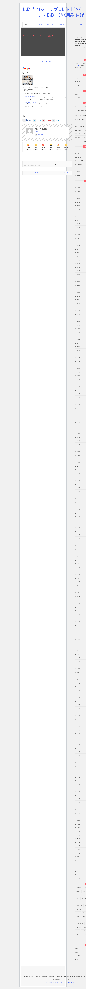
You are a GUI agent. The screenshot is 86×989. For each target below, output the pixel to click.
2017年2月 (77, 592)
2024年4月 (77, 281)
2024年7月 (77, 270)
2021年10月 (77, 390)
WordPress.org (78, 959)
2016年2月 (77, 636)
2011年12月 (77, 816)
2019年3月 (77, 502)
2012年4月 (77, 802)
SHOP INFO (62, 24)
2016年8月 (77, 614)
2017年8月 (77, 571)
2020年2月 (77, 462)
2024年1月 (77, 292)
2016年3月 (77, 632)
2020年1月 (77, 466)
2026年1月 (77, 209)
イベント (77, 164)
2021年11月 (77, 386)
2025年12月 (78, 213)
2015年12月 (77, 643)
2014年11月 (77, 690)
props (83, 920)
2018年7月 (77, 531)
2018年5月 (77, 538)
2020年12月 (78, 426)
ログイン (77, 948)
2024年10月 (78, 263)
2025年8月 (77, 227)
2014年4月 (77, 715)
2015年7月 (77, 661)
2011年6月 (77, 838)
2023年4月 (77, 325)
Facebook (41, 24)
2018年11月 (77, 516)
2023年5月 (77, 321)
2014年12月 (77, 686)
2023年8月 (77, 310)
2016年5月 (77, 625)
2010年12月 (77, 860)
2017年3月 (77, 589)
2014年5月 (77, 712)
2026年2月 (77, 205)
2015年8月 (77, 657)
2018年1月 (77, 552)
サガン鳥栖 (77, 97)
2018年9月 (77, 524)
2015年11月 (77, 647)
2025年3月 (77, 245)
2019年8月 (77, 484)
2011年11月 (77, 820)
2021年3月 (77, 415)
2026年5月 (77, 194)
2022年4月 (77, 368)
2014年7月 (77, 704)
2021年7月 (77, 401)
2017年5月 (77, 581)
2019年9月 (77, 480)
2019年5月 (77, 495)
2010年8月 (77, 874)
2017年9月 (77, 567)
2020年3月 (77, 458)
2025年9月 (77, 223)
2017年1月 (77, 596)
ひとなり (77, 94)
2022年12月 (78, 339)
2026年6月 (77, 191)
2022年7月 (77, 357)
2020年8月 (77, 440)
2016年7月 (77, 618)
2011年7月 (77, 835)
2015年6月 (77, 665)
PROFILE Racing (78, 81)
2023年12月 (78, 296)
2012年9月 (77, 784)
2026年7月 (77, 187)
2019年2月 (77, 505)
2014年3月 (77, 719)
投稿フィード (78, 952)
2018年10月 (77, 520)
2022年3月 (77, 372)
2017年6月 (77, 578)
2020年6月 (77, 448)
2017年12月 (77, 556)
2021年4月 (77, 411)
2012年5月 (77, 798)
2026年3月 (77, 202)
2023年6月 (77, 317)
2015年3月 (77, 675)
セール (76, 171)
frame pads (79, 905)
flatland (78, 902)
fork (84, 902)
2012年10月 (77, 780)
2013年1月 (77, 769)
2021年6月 (77, 404)
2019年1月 (77, 509)
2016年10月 (77, 607)
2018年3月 (77, 545)
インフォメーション (79, 168)
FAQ (48, 24)
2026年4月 (77, 198)
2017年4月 (77, 585)
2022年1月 (77, 379)
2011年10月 (77, 824)
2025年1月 (77, 252)
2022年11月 (77, 343)
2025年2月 (77, 249)
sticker (77, 934)
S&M (76, 153)
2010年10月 (77, 867)
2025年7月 (77, 231)
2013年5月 (77, 755)
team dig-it (77, 157)
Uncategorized (78, 160)
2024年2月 (77, 289)
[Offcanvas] (25, 24)
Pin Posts (54, 24)
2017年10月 (77, 563)
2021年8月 (77, 397)
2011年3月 (77, 849)
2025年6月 (77, 234)
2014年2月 (77, 722)
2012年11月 (77, 777)
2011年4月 (77, 845)
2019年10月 (77, 477)
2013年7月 (77, 748)
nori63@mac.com (41, 134)
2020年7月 (77, 444)
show (77, 930)
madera (78, 912)
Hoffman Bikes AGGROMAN (29, 96)
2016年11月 (77, 603)
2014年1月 (77, 726)
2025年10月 (78, 220)
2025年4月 (77, 241)
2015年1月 (77, 683)
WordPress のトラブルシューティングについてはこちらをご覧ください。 (60, 982)
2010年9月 (77, 871)
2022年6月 (77, 361)
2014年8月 (77, 701)
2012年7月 (77, 791)
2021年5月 (77, 408)
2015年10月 (77, 650)
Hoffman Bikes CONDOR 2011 (29, 102)
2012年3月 (77, 806)
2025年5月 (77, 238)
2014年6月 (77, 708)
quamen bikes (79, 923)
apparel (78, 891)
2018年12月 (77, 513)
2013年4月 (77, 759)
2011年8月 (77, 831)
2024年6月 (77, 274)
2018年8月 (77, 527)
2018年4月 (77, 542)
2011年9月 (77, 827)
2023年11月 (77, 299)
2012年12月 (77, 773)
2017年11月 (77, 560)
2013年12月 (77, 730)
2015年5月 (77, 668)
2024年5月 (77, 278)
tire (77, 938)
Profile (77, 920)
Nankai (77, 916)
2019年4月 (77, 498)
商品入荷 (77, 175)
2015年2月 (77, 679)
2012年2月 (77, 809)
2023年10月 (78, 303)
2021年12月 (77, 383)
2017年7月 (77, 574)
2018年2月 (77, 549)
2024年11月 (77, 260)
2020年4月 (77, 455)
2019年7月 (77, 487)
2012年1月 (77, 813)
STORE (69, 24)
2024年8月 (77, 267)
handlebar (78, 909)
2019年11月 (77, 473)
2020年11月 (77, 430)
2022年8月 (77, 354)
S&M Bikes (77, 85)
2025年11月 (77, 216)
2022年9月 (77, 350)
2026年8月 (77, 184)
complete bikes (79, 894)
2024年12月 (78, 256)
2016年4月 (77, 628)
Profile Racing (78, 149)
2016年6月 (77, 621)
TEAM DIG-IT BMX (78, 24)
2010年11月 (77, 864)
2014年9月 (77, 697)
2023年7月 (77, 314)
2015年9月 (77, 654)
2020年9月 (77, 437)
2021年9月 (77, 393)
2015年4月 (77, 672)
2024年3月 (77, 285)
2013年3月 (77, 762)
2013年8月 (77, 744)
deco (77, 898)
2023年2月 (77, 332)
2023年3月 (77, 328)
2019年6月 (77, 491)
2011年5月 (77, 842)
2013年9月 (77, 741)
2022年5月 (77, 364)
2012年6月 (77, 795)
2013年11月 (77, 733)
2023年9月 (77, 307)
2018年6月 (77, 534)
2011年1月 (77, 856)
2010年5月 (77, 878)
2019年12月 (77, 469)
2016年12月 (77, 600)
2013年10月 (77, 737)
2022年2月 (77, 375)
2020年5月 (77, 451)
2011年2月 (77, 853)
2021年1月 (77, 422)
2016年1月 (77, 639)
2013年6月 (77, 751)
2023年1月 (77, 336)
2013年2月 (77, 766)
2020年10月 (78, 433)
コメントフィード (79, 955)
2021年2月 (77, 419)
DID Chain (77, 78)
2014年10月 (77, 694)
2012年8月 (77, 788)
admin (50, 61)
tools (82, 938)
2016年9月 (77, 610)
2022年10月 (78, 346)
